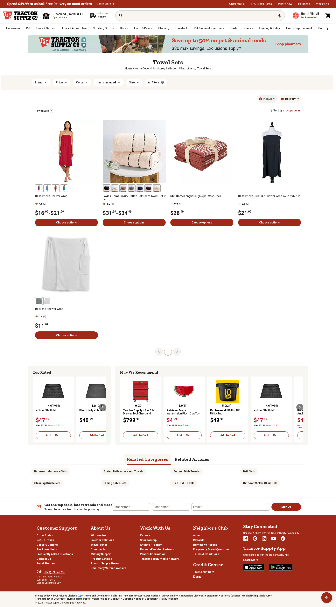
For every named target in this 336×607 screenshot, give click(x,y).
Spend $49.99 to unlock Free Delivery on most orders (49, 4)
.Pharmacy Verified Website (108, 568)
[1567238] (47, 188)
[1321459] (140, 188)
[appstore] (253, 567)
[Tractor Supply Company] (20, 15)
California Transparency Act (126, 596)
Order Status (45, 535)
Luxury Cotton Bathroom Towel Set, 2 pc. (134, 197)
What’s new (285, 3)
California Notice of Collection (140, 599)
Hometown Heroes (205, 544)
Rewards (198, 540)
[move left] (36, 407)
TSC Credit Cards (261, 3)
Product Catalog (101, 558)
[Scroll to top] (326, 597)
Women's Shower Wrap (51, 196)
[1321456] (106, 188)
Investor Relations (102, 540)
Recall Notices (46, 563)
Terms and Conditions (96, 596)
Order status (237, 3)
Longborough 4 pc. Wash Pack (195, 196)
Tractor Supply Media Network (159, 558)
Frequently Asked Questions (55, 554)
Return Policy (45, 540)
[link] (128, 68)
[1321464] (115, 188)
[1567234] (39, 188)
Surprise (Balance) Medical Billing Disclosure (245, 596)
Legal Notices (152, 596)
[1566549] (47, 301)
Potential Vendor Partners (157, 549)
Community (98, 549)
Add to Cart (53, 435)
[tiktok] (283, 538)
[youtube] (273, 538)
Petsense (304, 3)
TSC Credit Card (203, 572)
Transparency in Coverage (50, 599)
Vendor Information (152, 554)
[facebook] (245, 538)
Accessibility (169, 596)
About (197, 535)
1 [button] (168, 351)
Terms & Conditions (206, 554)
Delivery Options (47, 544)
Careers (145, 535)
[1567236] (56, 188)
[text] (204, 68)
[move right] (102, 407)
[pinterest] (255, 538)
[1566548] (39, 301)
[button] (113, 4)
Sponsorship (148, 540)
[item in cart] (328, 16)
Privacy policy (42, 596)
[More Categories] (327, 28)
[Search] (121, 15)
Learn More (104, 3)
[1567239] (64, 188)
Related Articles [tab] (191, 459)
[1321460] (148, 188)
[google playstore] (281, 567)
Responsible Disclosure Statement (198, 596)
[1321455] (157, 188)
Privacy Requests (168, 599)
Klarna (197, 576)
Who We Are (98, 535)
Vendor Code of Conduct (106, 599)
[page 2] (176, 351)
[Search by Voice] (279, 15)
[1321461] (132, 188)
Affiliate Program (151, 544)
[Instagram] (264, 538)
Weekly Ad (322, 3)
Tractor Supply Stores (105, 563)
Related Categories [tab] (147, 459)
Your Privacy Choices (65, 596)
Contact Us (44, 558)
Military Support (101, 554)
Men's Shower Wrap (49, 308)
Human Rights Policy (78, 599)
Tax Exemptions (47, 549)
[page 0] (159, 351)
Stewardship (99, 544)
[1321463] (123, 188)
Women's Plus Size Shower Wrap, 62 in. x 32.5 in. (269, 196)
